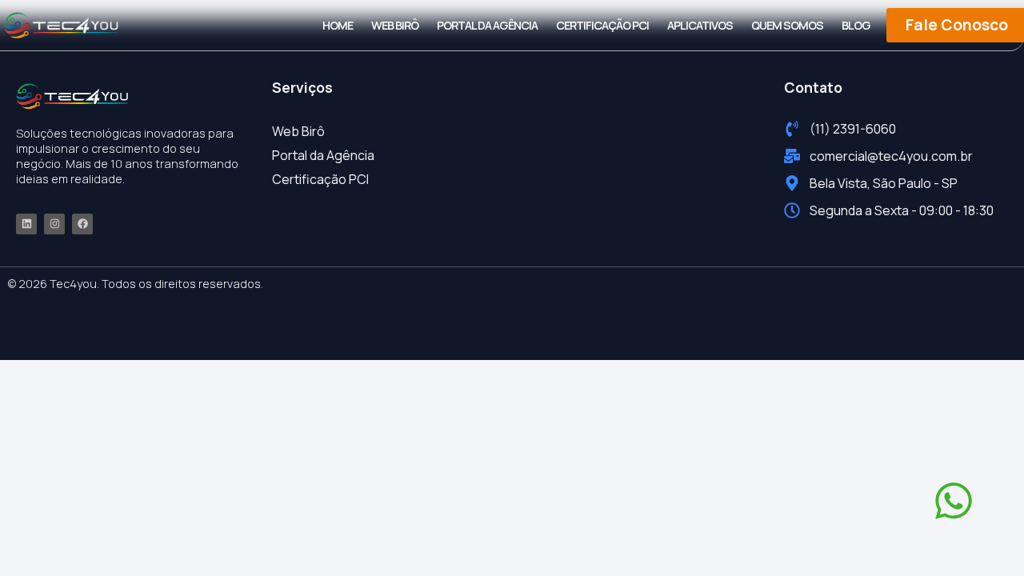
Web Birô (394, 25)
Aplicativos (700, 25)
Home (337, 25)
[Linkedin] (26, 224)
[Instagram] (54, 224)
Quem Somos (787, 25)
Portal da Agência (487, 25)
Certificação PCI (602, 25)
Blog (856, 25)
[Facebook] (82, 224)
